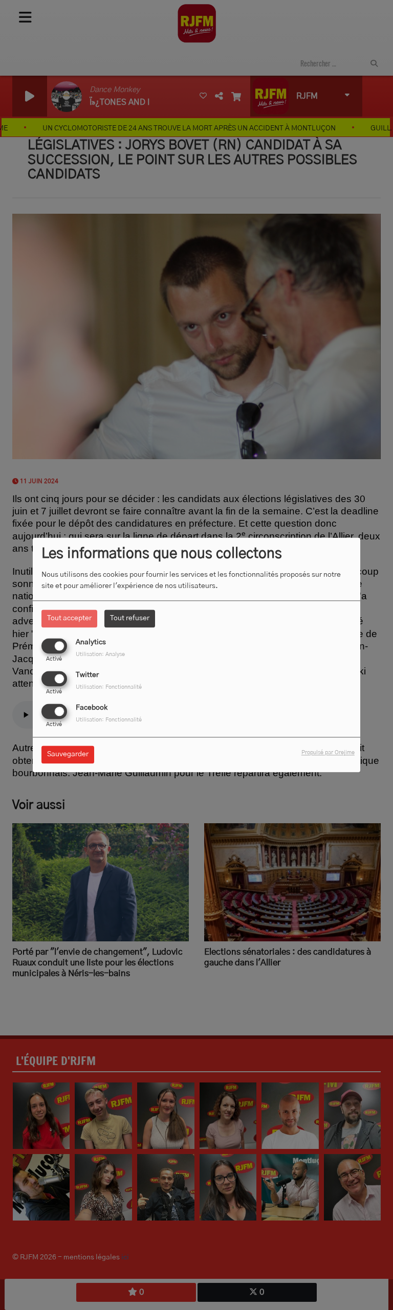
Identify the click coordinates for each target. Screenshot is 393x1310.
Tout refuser (129, 618)
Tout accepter (69, 618)
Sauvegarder (68, 754)
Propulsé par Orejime (328, 753)
